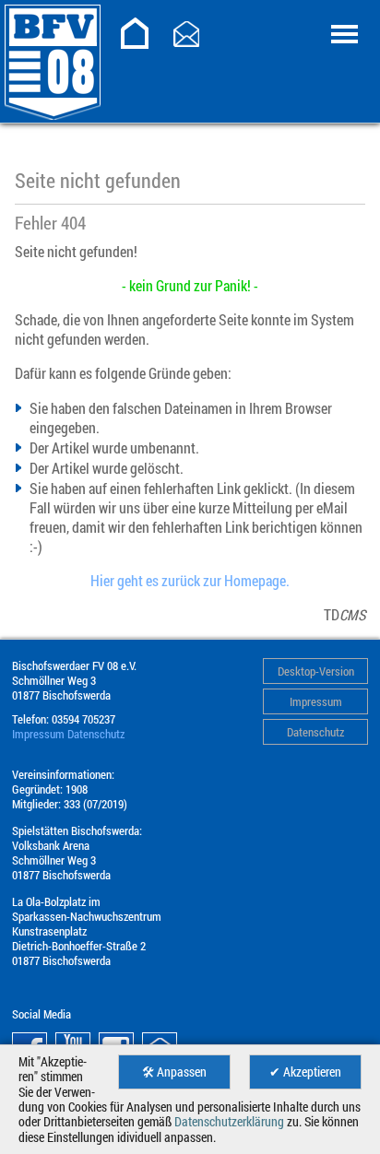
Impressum (316, 701)
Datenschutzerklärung (229, 1121)
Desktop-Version (316, 671)
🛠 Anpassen (174, 1072)
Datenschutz (315, 731)
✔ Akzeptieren (305, 1072)
